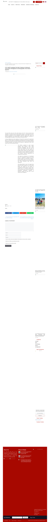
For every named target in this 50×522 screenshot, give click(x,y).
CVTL (10, 520)
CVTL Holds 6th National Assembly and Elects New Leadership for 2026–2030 (40, 190)
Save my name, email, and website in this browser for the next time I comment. (18, 239)
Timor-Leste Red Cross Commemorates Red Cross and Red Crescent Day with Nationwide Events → (27, 217)
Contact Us (37, 4)
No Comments (15, 71)
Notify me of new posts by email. (11, 243)
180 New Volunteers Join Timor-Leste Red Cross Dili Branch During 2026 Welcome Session (40, 271)
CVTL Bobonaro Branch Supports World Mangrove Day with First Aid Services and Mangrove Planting (40, 208)
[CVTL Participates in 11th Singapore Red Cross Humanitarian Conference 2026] (40, 67)
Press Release (37, 344)
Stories (36, 345)
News (36, 342)
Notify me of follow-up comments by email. (12, 241)
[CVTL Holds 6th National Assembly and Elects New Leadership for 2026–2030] (40, 130)
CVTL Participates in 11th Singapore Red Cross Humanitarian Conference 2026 (40, 127)
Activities (9, 62)
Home (9, 4)
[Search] (44, 63)
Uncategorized (37, 346)
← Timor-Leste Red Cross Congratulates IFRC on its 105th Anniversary (12, 217)
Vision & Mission (14, 520)
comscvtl (10, 71)
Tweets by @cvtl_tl (38, 419)
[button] (40, 416)
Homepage (6, 520)
